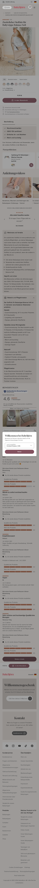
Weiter (20, 452)
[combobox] (19, 445)
